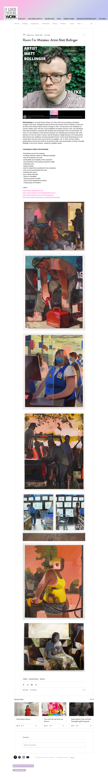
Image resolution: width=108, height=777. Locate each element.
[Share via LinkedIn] (32, 684)
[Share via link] (36, 684)
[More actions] (84, 35)
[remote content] (54, 114)
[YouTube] (27, 757)
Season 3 (42, 679)
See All (92, 699)
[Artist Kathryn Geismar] (26, 709)
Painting (25, 23)
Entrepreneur (35, 23)
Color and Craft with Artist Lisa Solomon (53, 720)
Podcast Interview (33, 679)
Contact (72, 757)
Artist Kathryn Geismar (23, 719)
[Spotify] (19, 757)
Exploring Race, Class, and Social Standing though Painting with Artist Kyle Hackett (81, 720)
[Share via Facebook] (23, 684)
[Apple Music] (15, 757)
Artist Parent (45, 23)
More (79, 23)
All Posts (16, 23)
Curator (71, 23)
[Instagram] (23, 757)
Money (55, 23)
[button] (91, 23)
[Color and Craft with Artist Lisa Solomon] (54, 709)
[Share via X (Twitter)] (28, 684)
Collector (63, 23)
